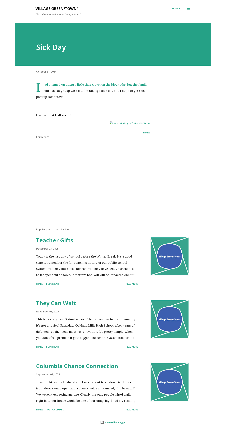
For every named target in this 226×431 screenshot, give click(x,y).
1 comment (52, 283)
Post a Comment (56, 409)
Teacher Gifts (54, 240)
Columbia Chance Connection (77, 366)
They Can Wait (56, 303)
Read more (132, 283)
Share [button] (146, 132)
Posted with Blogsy (140, 123)
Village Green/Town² (57, 8)
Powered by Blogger (115, 422)
